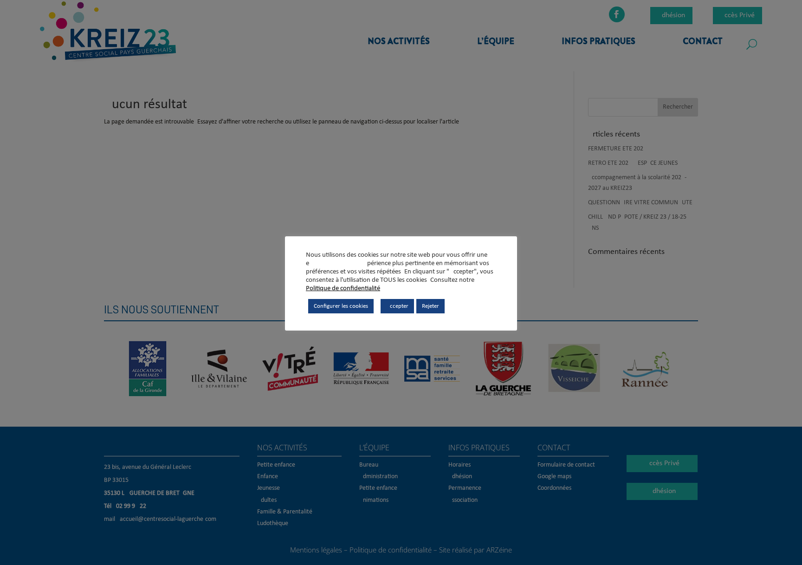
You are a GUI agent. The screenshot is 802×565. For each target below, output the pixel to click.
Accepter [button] (397, 306)
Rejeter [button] (430, 306)
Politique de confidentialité (343, 288)
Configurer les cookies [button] (341, 306)
